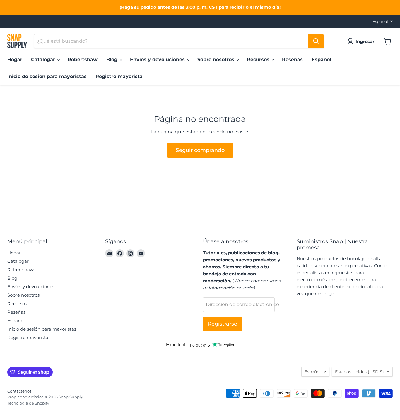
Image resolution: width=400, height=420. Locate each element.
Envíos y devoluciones (158, 59)
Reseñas (292, 59)
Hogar (14, 59)
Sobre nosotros (216, 59)
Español (380, 21)
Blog (112, 59)
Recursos (259, 59)
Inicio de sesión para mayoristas (47, 76)
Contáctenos (19, 391)
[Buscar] (316, 41)
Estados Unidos (359, 371)
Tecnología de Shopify (28, 403)
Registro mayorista (119, 76)
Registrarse (222, 324)
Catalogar (44, 59)
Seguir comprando (200, 150)
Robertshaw (83, 59)
